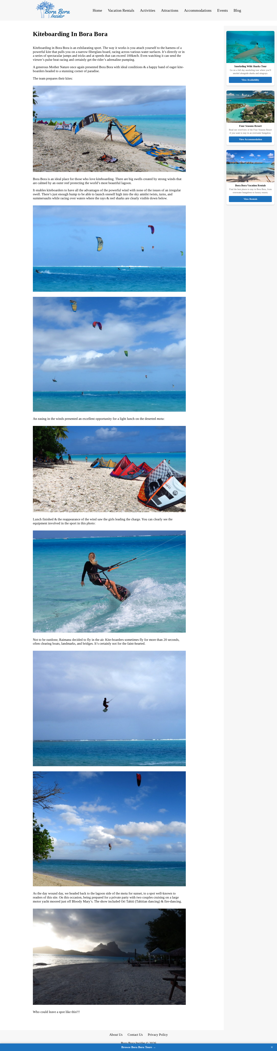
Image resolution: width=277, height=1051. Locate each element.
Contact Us (135, 1034)
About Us (115, 1034)
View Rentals (250, 199)
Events (222, 10)
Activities (147, 10)
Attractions (169, 10)
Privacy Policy (158, 1034)
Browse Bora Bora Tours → (138, 1047)
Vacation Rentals (121, 10)
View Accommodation (250, 139)
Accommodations (197, 10)
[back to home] (56, 10)
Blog (237, 10)
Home (97, 10)
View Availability (250, 79)
